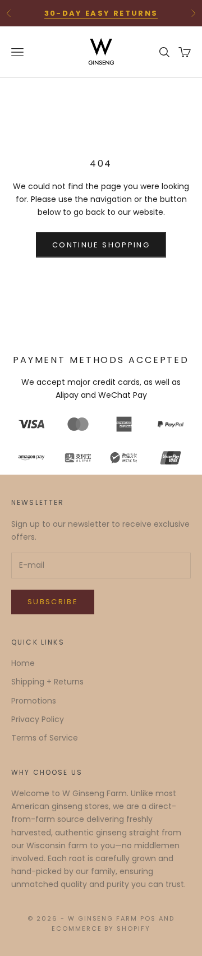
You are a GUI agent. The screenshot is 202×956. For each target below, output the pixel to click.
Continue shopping (101, 245)
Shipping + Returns (47, 681)
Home (23, 663)
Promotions (33, 700)
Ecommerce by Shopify (101, 928)
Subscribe (52, 601)
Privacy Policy (37, 719)
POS (148, 918)
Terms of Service (44, 737)
